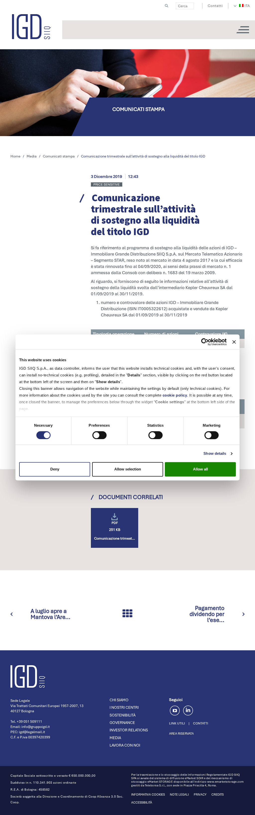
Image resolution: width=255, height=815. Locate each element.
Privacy (200, 795)
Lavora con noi (125, 745)
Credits (217, 795)
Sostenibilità (122, 715)
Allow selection (127, 469)
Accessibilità (141, 803)
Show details (214, 453)
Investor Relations (129, 730)
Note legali (179, 795)
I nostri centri (124, 707)
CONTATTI (200, 723)
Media (115, 737)
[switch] (99, 435)
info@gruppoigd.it (35, 726)
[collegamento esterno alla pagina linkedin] (188, 710)
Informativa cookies (148, 795)
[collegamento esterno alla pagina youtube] (176, 710)
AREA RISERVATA (181, 733)
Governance (122, 722)
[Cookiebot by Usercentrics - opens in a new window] (205, 342)
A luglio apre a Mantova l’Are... (50, 614)
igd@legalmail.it (32, 732)
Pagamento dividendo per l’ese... (207, 614)
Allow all (200, 469)
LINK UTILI (177, 723)
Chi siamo (119, 700)
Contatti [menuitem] (215, 5)
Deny (54, 469)
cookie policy (175, 395)
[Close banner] (234, 342)
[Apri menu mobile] (242, 29)
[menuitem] (244, 5)
